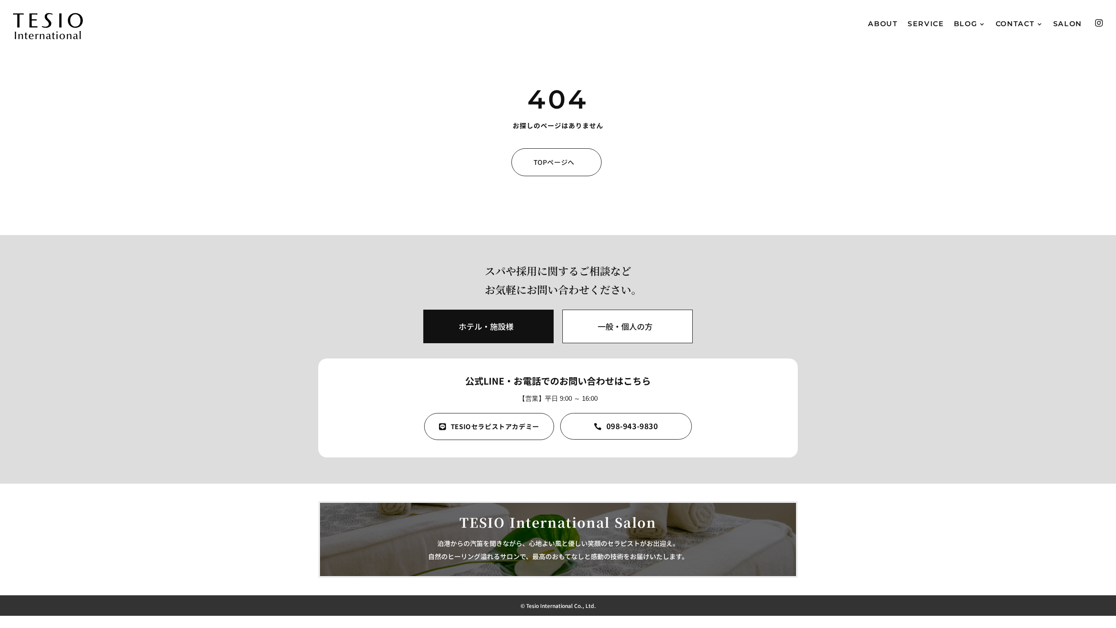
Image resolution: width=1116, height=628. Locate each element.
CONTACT (1015, 24)
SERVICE (926, 24)
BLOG (965, 24)
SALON (1067, 24)
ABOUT (883, 24)
